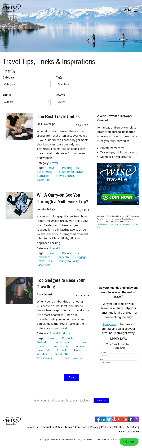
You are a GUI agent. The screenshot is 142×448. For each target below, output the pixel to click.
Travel (54, 163)
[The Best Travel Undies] (19, 126)
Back (71, 377)
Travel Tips (57, 248)
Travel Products (60, 333)
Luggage (80, 257)
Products (67, 338)
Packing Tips (69, 168)
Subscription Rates (51, 427)
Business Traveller (70, 358)
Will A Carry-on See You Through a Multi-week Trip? (62, 198)
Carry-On (62, 257)
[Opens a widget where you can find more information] (129, 442)
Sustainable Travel (70, 172)
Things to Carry (67, 261)
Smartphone (59, 346)
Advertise (132, 427)
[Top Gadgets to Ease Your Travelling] (19, 290)
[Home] (12, 7)
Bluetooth (61, 354)
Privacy (94, 427)
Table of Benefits (103, 224)
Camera (78, 346)
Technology (61, 342)
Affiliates (119, 427)
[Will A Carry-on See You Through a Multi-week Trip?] (19, 205)
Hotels (77, 350)
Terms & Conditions (76, 427)
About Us (32, 427)
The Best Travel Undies (58, 116)
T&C (112, 224)
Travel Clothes (64, 176)
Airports (61, 350)
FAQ (121, 431)
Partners (106, 427)
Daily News (133, 431)
